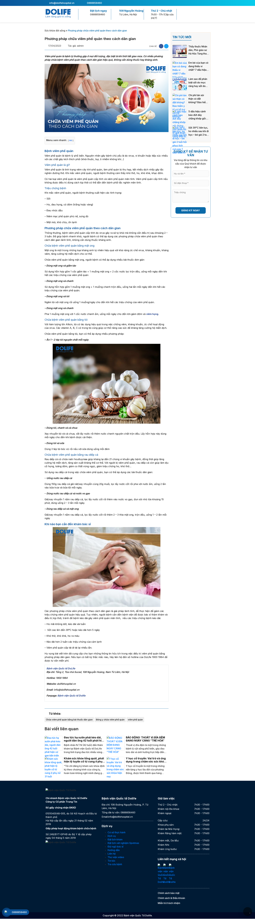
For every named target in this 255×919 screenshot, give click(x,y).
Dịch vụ (112, 835)
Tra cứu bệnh (115, 864)
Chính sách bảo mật (168, 893)
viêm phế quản (135, 719)
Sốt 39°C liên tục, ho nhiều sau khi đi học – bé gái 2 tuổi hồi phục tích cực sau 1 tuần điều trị (198, 131)
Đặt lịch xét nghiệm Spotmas (123, 843)
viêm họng (152, 314)
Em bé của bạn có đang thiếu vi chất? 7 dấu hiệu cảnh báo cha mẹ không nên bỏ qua (198, 66)
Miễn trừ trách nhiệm (169, 903)
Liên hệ (112, 853)
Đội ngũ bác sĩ (115, 846)
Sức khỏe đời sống (55, 30)
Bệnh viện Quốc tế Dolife (71, 695)
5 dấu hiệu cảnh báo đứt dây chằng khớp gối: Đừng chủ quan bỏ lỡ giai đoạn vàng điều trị (198, 115)
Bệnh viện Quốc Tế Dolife (138, 915)
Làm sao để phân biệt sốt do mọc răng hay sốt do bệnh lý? (197, 82)
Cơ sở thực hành (116, 832)
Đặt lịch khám (115, 839)
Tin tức (111, 860)
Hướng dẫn (114, 850)
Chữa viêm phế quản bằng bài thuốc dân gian (69, 719)
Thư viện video (116, 857)
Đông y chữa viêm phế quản (110, 719)
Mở (70, 140)
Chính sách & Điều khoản (171, 898)
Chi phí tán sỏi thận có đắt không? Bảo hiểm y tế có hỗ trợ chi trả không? (198, 99)
